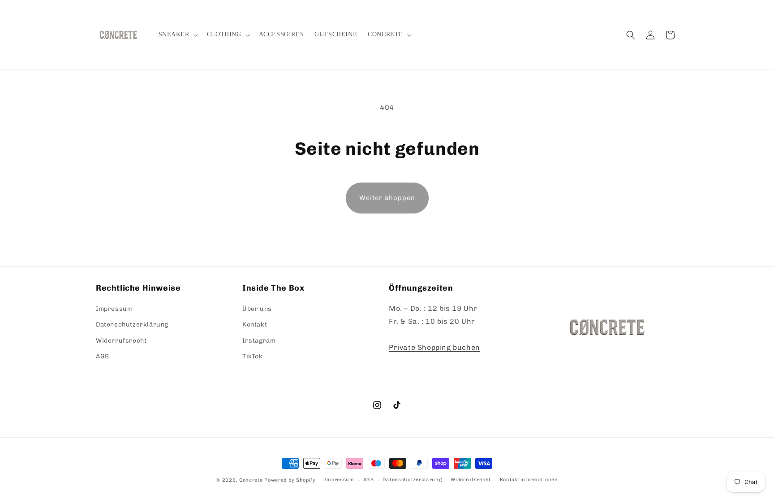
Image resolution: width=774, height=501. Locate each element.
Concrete (251, 480)
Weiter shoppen (387, 198)
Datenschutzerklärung (132, 324)
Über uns (257, 309)
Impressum (114, 309)
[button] (177, 34)
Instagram (258, 340)
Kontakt (254, 324)
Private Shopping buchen (434, 347)
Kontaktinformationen (529, 480)
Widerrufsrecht (121, 340)
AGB (102, 356)
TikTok (252, 356)
